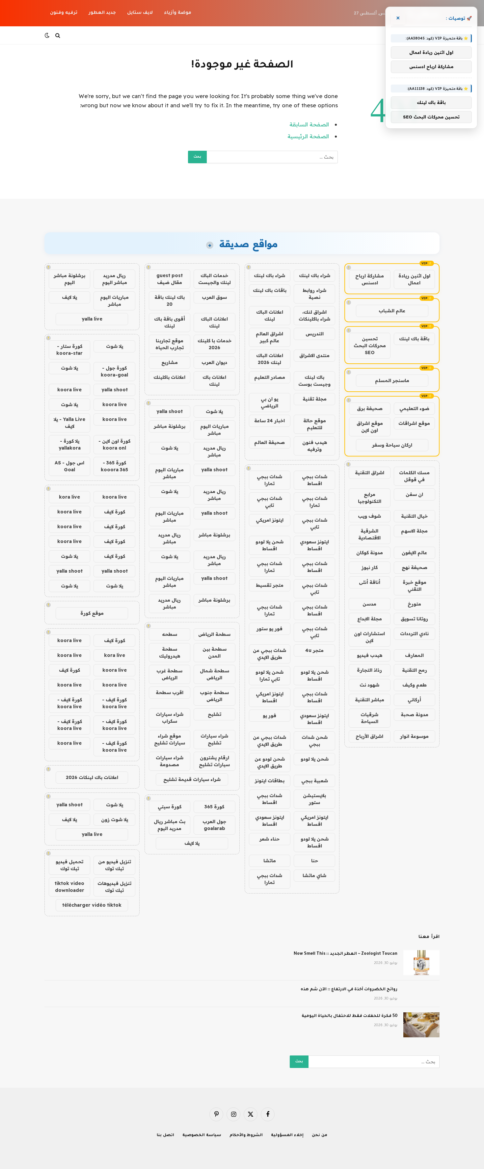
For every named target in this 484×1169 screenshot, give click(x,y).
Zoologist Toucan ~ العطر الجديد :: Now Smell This (345, 954)
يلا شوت (214, 411)
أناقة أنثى (369, 582)
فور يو (269, 715)
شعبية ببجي (314, 781)
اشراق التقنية (369, 473)
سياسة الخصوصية (201, 1135)
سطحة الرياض (214, 634)
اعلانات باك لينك (214, 380)
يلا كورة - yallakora (70, 444)
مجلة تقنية (315, 399)
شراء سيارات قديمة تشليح (192, 779)
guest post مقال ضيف (169, 279)
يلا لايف (192, 843)
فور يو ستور (269, 629)
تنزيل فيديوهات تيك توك (114, 886)
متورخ (414, 604)
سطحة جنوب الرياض (214, 695)
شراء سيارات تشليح (214, 739)
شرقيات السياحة (369, 718)
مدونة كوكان (369, 553)
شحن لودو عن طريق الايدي (270, 762)
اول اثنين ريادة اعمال (414, 279)
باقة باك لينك (414, 339)
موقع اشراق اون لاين (370, 426)
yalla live (92, 319)
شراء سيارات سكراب (169, 717)
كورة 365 (214, 807)
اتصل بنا (165, 1135)
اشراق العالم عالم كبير (269, 337)
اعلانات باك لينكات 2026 (92, 777)
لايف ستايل (140, 13)
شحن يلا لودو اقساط (269, 545)
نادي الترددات (414, 633)
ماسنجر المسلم (392, 380)
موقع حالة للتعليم (314, 424)
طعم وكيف (414, 685)
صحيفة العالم (269, 442)
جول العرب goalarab (214, 824)
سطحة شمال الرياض (214, 674)
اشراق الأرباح (369, 736)
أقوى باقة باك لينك (169, 322)
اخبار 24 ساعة (269, 421)
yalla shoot (169, 411)
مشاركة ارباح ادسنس (369, 279)
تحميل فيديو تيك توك (69, 865)
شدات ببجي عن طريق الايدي (269, 653)
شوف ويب (369, 516)
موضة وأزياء (177, 13)
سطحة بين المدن (214, 652)
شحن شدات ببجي (315, 740)
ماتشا (269, 861)
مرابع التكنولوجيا (369, 497)
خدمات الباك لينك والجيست (214, 279)
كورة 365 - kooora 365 (114, 466)
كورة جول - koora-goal (114, 371)
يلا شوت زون (114, 819)
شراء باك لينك (314, 275)
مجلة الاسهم (414, 531)
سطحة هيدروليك (169, 652)
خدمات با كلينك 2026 (214, 344)
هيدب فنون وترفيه (314, 445)
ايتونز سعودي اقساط (314, 545)
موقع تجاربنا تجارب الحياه (169, 344)
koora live (69, 390)
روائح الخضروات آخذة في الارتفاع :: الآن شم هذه (349, 989)
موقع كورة (92, 613)
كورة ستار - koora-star (69, 349)
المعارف (414, 655)
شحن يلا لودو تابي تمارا (269, 675)
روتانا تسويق (414, 619)
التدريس (315, 334)
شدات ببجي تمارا (269, 480)
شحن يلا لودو (315, 759)
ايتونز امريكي (269, 520)
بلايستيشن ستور (314, 798)
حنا (314, 861)
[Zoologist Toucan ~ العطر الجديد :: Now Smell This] (421, 962)
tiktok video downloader (69, 886)
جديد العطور (102, 13)
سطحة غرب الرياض (169, 674)
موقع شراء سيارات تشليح (169, 739)
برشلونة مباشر (169, 426)
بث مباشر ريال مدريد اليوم (169, 824)
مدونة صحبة (414, 714)
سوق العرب (214, 297)
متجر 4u (314, 650)
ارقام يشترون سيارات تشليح (214, 761)
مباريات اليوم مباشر (214, 429)
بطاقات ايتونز (269, 781)
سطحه (169, 634)
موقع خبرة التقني (414, 585)
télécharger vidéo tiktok (91, 905)
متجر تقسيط (269, 585)
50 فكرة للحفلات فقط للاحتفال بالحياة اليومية (349, 1016)
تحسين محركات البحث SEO (370, 345)
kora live (69, 497)
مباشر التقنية (369, 700)
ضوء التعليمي (414, 408)
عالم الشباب (392, 311)
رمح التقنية (414, 670)
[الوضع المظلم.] (47, 35)
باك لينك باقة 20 (169, 300)
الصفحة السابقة (309, 124)
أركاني (414, 700)
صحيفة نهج (414, 567)
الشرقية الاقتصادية (369, 534)
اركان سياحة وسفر (392, 445)
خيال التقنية (414, 516)
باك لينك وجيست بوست (314, 380)
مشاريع (169, 362)
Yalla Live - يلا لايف (69, 422)
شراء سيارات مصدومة (169, 761)
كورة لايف (114, 512)
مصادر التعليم (269, 377)
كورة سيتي (169, 807)
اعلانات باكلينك (169, 377)
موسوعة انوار (414, 736)
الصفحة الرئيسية (308, 136)
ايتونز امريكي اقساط (269, 697)
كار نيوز (370, 567)
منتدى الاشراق (314, 355)
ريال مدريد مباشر (214, 451)
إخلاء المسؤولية (287, 1135)
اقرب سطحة (169, 692)
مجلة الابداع (369, 619)
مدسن (369, 604)
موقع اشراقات (414, 423)
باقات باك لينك (269, 290)
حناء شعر (269, 839)
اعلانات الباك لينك (269, 315)
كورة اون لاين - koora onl (114, 444)
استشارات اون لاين (369, 637)
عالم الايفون (414, 553)
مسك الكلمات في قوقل (414, 476)
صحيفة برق (370, 408)
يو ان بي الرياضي (269, 402)
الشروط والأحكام (246, 1135)
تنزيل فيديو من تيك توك (114, 865)
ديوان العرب (214, 362)
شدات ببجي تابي (269, 501)
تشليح (214, 714)
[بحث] (58, 35)
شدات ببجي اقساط (314, 480)
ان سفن (414, 494)
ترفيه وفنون (63, 13)
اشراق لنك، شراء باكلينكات (314, 315)
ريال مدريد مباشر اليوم (114, 279)
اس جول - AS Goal (69, 466)
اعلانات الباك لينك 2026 (269, 358)
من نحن (319, 1135)
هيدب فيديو (369, 655)
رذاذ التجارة (369, 670)
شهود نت (369, 685)
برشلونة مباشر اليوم (69, 279)
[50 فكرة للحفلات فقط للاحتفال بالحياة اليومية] (421, 1024)
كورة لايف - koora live (114, 703)
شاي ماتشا (314, 875)
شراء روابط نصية (314, 293)
